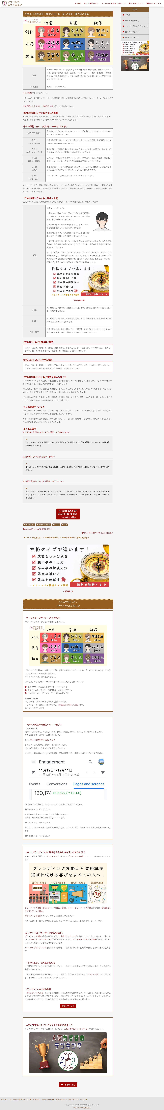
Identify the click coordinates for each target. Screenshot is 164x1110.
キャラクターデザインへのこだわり (43, 617)
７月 (65, 525)
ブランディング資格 (33, 936)
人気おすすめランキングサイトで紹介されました (49, 1025)
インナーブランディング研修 (79, 908)
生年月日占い (30, 525)
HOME (78, 3)
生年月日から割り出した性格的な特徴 (38, 106)
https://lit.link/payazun (68, 705)
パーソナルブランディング (41, 939)
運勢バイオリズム (153, 3)
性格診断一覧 (79, 300)
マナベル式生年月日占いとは (114, 3)
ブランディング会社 (76, 856)
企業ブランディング (69, 936)
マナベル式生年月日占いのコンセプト (44, 724)
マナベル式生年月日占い (82, 1108)
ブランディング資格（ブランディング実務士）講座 (45, 908)
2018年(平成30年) (44, 525)
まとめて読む (69, 1084)
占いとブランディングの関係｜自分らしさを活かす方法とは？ (55, 852)
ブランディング (52, 856)
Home (26, 538)
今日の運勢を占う (91, 3)
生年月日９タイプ (136, 3)
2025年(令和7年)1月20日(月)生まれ (98, 533)
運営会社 (36, 1099)
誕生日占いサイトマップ (77, 1099)
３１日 (57, 525)
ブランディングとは (35, 993)
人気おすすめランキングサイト (76, 1029)
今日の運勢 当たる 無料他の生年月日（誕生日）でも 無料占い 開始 (68, 514)
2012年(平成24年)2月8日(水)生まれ (39, 529)
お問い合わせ (60, 1099)
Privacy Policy (47, 1099)
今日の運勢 (27, 93)
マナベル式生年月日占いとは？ (42, 740)
